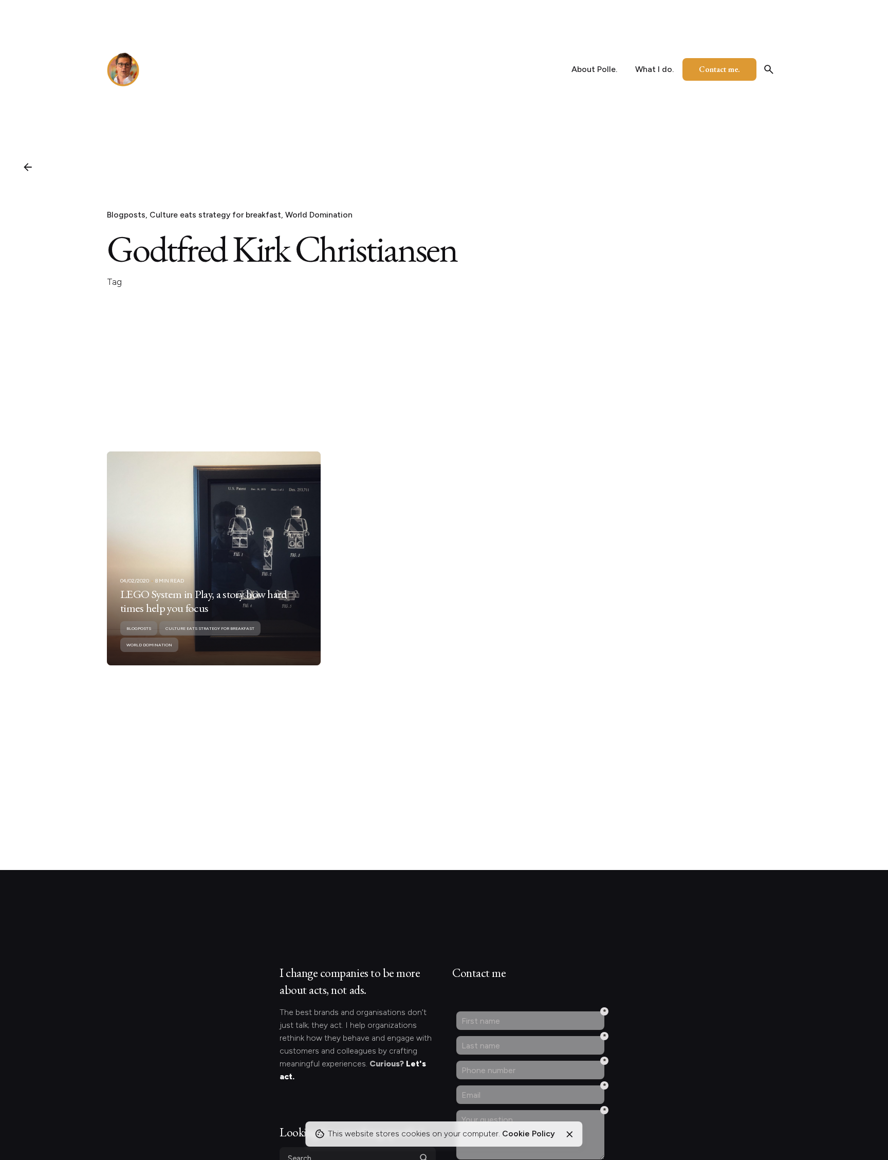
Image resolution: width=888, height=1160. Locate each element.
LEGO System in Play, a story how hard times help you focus (203, 600)
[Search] (768, 69)
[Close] (569, 1134)
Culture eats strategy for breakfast (215, 215)
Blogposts (126, 215)
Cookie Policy (528, 1133)
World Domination (319, 215)
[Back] (27, 167)
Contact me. (719, 69)
